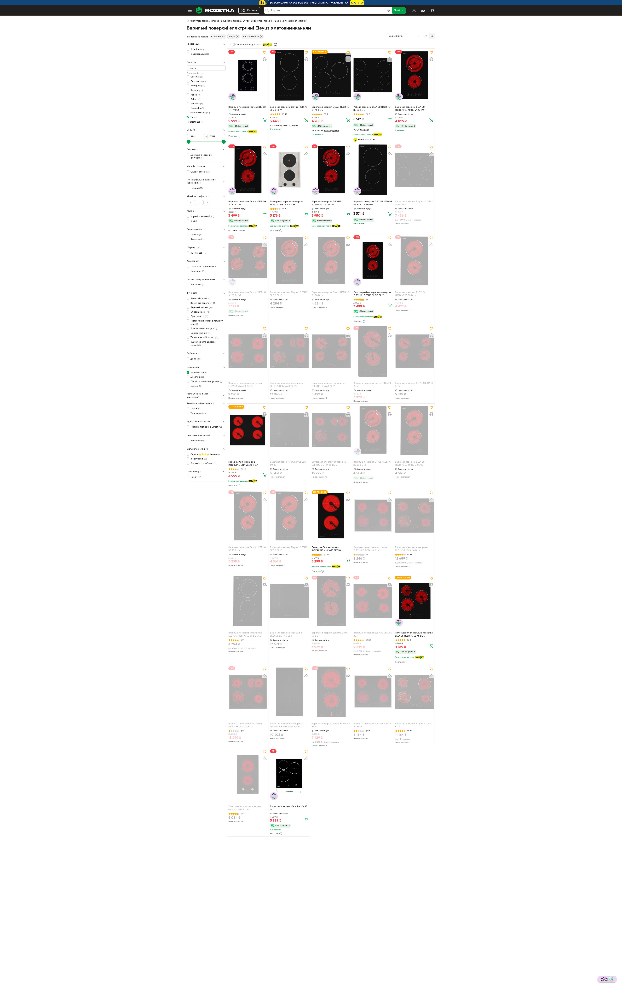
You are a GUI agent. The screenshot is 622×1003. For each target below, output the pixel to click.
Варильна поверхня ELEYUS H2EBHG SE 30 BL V (410, 294)
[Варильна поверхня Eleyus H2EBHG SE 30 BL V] (247, 515)
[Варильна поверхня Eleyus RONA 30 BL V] (331, 691)
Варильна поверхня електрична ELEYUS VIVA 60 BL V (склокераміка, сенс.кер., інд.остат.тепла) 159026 (245, 385)
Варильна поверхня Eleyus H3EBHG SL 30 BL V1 (247, 203)
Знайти (398, 10)
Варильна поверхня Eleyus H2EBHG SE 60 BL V (413, 203)
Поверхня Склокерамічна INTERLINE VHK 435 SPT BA (326, 549)
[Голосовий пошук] (388, 10)
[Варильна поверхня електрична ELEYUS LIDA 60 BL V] (331, 351)
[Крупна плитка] (426, 36)
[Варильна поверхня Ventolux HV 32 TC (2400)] (247, 75)
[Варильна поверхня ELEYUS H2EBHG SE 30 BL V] (414, 260)
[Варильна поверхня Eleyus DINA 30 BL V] (372, 351)
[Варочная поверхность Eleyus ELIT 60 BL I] (289, 430)
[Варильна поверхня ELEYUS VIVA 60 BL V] (372, 601)
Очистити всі (218, 37)
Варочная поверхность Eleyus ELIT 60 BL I (288, 463)
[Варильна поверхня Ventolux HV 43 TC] (289, 774)
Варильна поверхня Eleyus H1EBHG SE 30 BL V (288, 108)
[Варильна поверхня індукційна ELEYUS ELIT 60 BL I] (289, 601)
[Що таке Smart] (275, 44)
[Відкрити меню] (190, 10)
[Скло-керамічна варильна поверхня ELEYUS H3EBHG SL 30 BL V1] (372, 260)
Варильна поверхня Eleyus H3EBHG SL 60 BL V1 (247, 294)
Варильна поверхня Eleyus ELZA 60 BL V (413, 725)
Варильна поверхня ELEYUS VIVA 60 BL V (372, 634)
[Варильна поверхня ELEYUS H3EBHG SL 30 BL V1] (331, 169)
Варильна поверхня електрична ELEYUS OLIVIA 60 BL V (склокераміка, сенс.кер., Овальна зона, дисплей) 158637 (288, 385)
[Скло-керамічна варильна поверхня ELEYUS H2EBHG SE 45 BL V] (414, 601)
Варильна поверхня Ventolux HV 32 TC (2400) (247, 108)
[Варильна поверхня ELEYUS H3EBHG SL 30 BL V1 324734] (414, 75)
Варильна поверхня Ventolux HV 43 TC (288, 808)
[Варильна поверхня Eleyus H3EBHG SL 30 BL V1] (247, 169)
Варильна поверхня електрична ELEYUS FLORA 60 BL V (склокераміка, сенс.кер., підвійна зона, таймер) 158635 (413, 549)
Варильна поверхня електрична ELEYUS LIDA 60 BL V (328, 384)
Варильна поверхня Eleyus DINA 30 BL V (372, 384)
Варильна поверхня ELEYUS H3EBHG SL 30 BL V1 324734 (410, 108)
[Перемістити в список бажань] (264, 52)
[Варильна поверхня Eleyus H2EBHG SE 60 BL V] (414, 169)
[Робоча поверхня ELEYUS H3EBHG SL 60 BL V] (372, 75)
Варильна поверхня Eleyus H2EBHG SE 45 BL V (330, 108)
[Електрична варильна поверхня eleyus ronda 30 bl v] (247, 774)
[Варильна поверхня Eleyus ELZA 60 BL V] (414, 691)
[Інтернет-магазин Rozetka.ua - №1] (215, 10)
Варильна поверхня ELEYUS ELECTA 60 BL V (372, 725)
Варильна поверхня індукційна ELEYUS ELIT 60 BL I (286, 634)
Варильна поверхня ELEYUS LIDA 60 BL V (414, 384)
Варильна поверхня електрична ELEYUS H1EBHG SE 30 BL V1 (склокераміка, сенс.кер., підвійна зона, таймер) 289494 (246, 635)
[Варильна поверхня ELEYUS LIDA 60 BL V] (414, 351)
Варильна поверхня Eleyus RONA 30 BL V (331, 725)
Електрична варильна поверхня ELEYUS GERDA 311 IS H (286, 203)
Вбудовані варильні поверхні (258, 21)
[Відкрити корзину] (432, 10)
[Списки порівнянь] (423, 10)
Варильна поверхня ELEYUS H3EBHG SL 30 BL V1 (326, 203)
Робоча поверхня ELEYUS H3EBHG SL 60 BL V (371, 108)
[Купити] (264, 119)
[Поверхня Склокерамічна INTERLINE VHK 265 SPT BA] (247, 430)
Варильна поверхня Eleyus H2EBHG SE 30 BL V (247, 549)
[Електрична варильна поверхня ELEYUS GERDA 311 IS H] (289, 169)
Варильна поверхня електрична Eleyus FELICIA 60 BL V (245, 725)
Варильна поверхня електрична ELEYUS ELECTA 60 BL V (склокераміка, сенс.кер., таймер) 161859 (371, 549)
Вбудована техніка (231, 21)
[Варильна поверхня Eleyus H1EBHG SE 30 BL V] (289, 75)
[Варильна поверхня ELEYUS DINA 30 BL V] (331, 601)
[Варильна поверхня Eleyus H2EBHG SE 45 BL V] (331, 75)
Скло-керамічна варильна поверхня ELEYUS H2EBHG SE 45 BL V (414, 634)
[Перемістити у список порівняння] (264, 59)
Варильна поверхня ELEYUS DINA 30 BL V (329, 634)
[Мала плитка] (432, 36)
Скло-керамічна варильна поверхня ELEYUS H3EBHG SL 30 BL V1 (372, 294)
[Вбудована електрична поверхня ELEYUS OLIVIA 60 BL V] (331, 430)
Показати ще (193, 122)
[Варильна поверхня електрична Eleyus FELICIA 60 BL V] (247, 691)
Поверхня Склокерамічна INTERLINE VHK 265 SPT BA (243, 463)
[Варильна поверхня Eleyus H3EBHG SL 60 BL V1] (247, 260)
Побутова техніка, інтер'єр (205, 21)
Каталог (252, 10)
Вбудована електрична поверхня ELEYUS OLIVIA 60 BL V (329, 463)
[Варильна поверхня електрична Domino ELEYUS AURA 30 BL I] (289, 691)
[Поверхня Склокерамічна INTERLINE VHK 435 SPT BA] (331, 515)
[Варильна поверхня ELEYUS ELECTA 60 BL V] (372, 691)
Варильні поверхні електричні (290, 21)
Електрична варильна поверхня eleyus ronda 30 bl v (244, 808)
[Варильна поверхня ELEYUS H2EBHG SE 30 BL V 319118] (414, 430)
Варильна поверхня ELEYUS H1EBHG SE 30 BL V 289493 (372, 203)
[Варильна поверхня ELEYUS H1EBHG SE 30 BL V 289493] (372, 169)
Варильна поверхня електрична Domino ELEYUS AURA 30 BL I (286, 725)
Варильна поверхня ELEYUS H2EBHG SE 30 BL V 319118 (410, 463)
